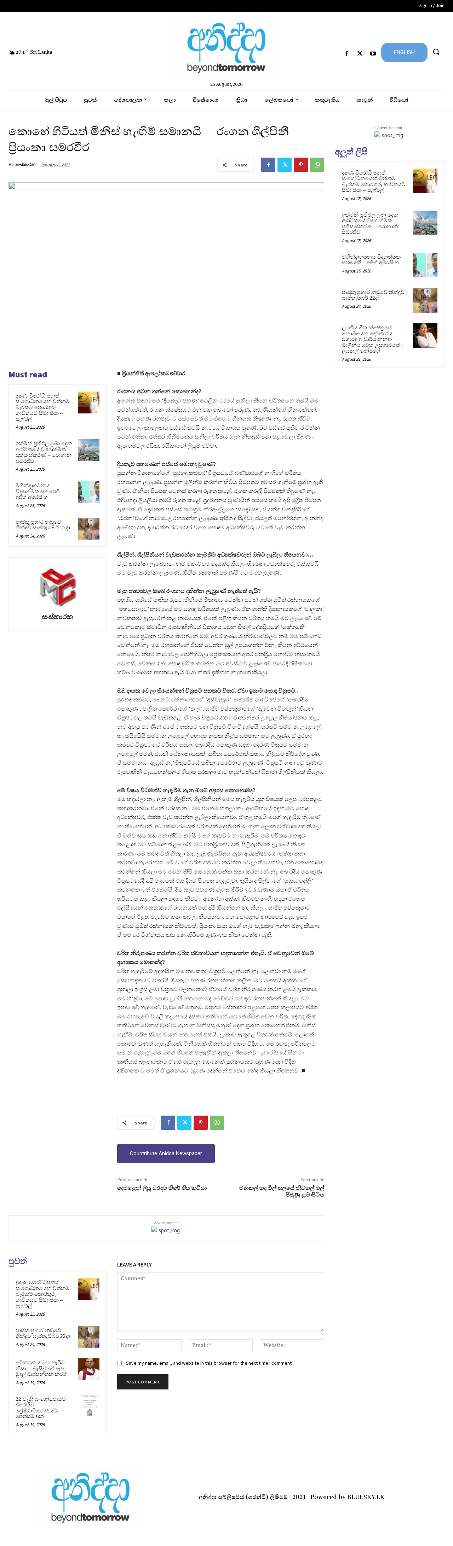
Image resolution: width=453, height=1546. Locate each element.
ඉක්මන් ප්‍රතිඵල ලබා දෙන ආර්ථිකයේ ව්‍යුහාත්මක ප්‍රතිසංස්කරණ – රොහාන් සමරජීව (44, 452)
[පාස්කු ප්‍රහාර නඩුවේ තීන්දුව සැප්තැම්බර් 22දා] (89, 529)
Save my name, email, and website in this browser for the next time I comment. (209, 1363)
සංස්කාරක (25, 164)
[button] (436, 51)
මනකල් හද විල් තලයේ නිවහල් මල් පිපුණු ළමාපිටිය (281, 1191)
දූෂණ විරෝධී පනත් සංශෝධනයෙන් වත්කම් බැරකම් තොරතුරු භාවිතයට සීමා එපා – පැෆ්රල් (42, 407)
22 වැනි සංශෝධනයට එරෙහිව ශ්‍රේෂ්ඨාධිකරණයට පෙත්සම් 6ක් (41, 1407)
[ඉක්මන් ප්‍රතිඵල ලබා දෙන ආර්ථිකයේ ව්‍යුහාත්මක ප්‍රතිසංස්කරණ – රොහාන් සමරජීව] (89, 450)
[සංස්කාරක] (57, 586)
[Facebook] (346, 54)
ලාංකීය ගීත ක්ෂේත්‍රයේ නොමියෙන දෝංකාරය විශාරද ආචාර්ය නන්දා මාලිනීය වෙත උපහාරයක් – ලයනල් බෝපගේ (373, 339)
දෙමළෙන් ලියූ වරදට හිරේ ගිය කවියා (162, 1188)
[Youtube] (373, 54)
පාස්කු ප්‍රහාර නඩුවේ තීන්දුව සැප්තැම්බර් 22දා (43, 525)
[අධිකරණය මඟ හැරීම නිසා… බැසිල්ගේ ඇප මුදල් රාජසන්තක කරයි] (89, 1369)
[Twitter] (360, 54)
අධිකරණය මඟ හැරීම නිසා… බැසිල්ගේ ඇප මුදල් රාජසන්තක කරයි (41, 1368)
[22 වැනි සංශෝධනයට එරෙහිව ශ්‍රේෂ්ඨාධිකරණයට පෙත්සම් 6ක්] (89, 1406)
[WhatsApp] (317, 165)
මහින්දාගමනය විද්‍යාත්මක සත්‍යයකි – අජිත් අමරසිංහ (40, 491)
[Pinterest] (301, 165)
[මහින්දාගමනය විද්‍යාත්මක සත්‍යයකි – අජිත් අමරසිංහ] (89, 492)
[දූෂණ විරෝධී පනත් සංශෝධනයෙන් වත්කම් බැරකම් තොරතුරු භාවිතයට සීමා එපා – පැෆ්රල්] (89, 402)
